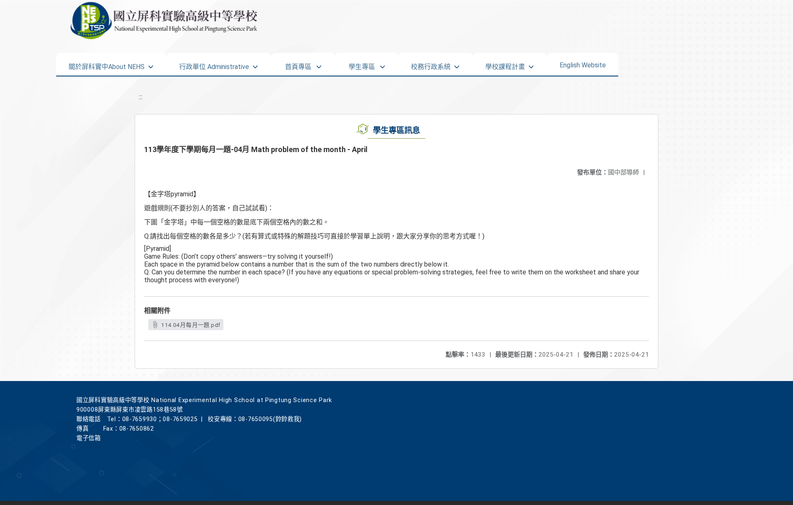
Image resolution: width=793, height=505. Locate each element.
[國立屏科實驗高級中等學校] (176, 20)
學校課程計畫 (505, 64)
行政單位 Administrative (214, 64)
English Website (583, 63)
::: (140, 97)
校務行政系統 (431, 64)
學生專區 (362, 64)
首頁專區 (298, 64)
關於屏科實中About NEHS (107, 64)
